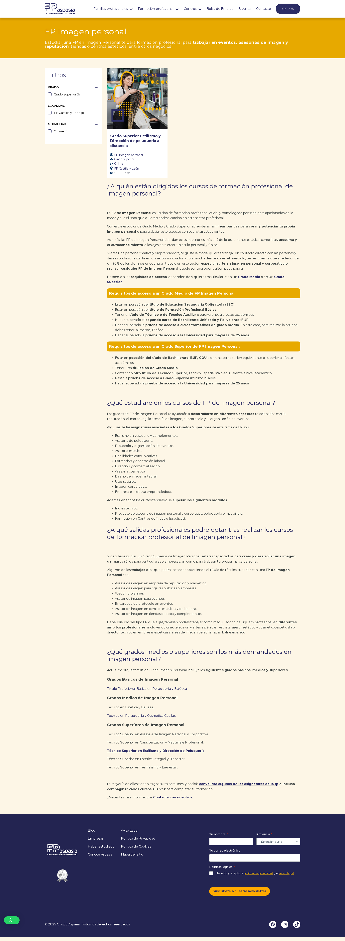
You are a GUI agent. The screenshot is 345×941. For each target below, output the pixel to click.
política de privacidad (258, 873)
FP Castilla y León (126, 168)
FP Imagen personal (128, 155)
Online (118, 163)
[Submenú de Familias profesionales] (131, 9)
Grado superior (124, 159)
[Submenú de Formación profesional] (177, 9)
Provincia (264, 834)
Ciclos (288, 9)
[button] (12, 920)
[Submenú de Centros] (200, 9)
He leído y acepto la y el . (255, 873)
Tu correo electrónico (226, 850)
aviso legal (286, 873)
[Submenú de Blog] (249, 9)
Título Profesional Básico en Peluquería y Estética (147, 689)
